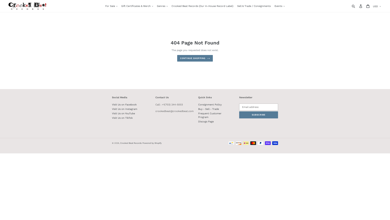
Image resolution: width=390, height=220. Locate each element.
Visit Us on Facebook (124, 104)
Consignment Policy (210, 104)
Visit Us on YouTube (123, 113)
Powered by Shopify (152, 143)
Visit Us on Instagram (124, 109)
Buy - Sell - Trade (208, 109)
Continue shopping (192, 58)
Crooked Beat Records (131, 143)
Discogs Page (206, 121)
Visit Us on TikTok (122, 117)
